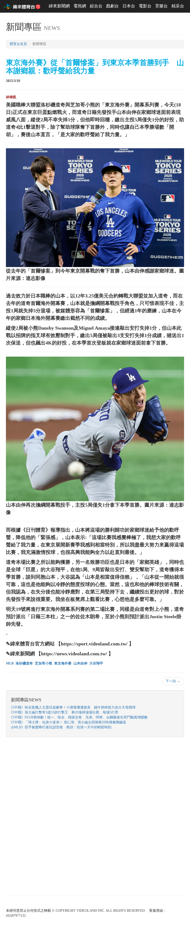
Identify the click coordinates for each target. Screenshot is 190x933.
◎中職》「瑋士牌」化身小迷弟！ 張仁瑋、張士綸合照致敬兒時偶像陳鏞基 (68, 722)
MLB (10, 663)
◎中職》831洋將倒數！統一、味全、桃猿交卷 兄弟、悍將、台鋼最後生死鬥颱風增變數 (79, 717)
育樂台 (161, 6)
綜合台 (96, 6)
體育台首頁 (18, 44)
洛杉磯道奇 (24, 663)
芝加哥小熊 (43, 663)
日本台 (128, 6)
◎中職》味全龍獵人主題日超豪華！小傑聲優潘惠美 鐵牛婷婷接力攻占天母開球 (73, 707)
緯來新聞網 (59, 6)
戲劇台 (112, 6)
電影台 (145, 6)
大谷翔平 (96, 663)
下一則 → (173, 681)
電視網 (79, 6)
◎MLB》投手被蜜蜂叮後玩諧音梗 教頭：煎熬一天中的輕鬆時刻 (61, 727)
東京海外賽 (62, 663)
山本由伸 (80, 663)
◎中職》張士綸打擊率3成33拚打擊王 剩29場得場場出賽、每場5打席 (64, 712)
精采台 (177, 6)
